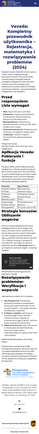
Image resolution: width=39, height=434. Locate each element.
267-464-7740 (19, 404)
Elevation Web (24, 432)
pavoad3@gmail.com (19, 412)
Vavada (5, 72)
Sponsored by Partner (15, 423)
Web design (14, 432)
